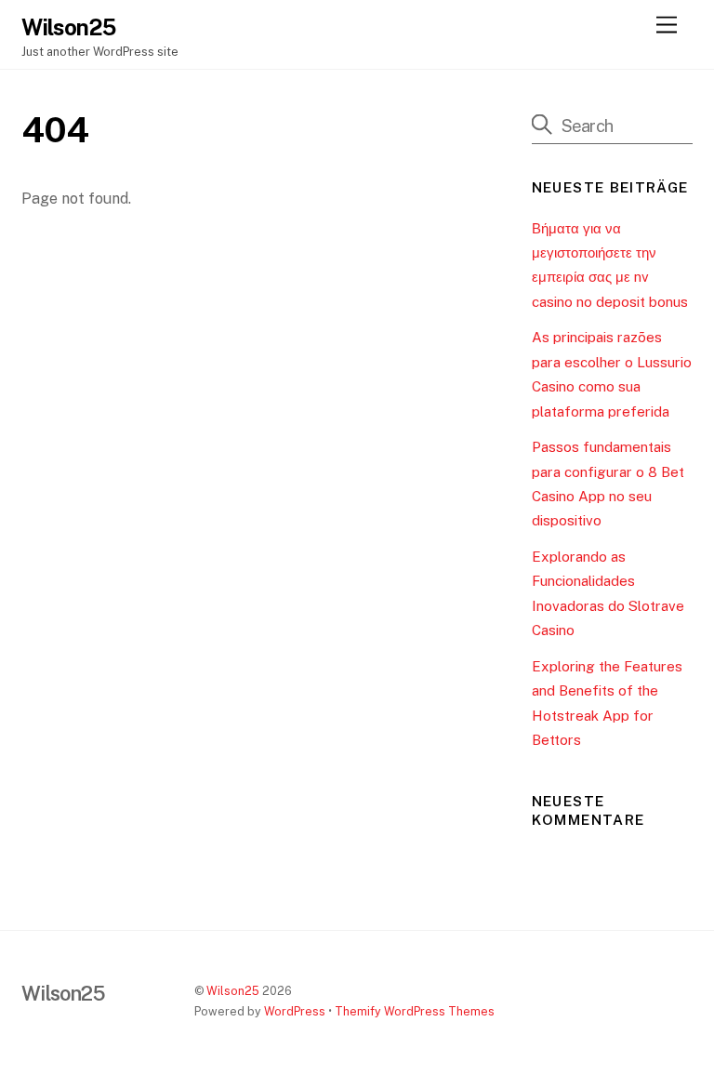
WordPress (294, 1011)
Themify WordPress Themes (415, 1011)
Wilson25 (232, 991)
